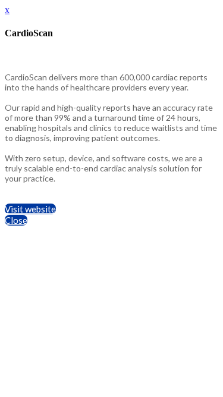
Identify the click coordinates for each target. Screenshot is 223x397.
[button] (30, 209)
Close (16, 220)
